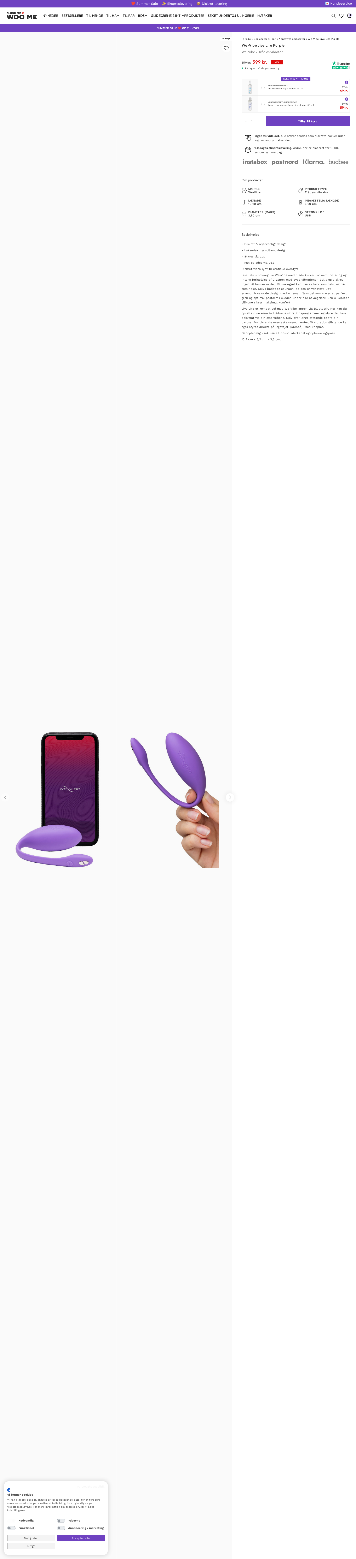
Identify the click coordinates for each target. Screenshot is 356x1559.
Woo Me (22, 17)
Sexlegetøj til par (265, 38)
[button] (230, 797)
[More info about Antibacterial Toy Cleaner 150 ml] (347, 82)
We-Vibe (248, 52)
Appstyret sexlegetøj (292, 38)
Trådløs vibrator (270, 52)
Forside (246, 38)
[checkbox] (11, 1521)
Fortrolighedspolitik (91, 1486)
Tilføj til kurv (307, 121)
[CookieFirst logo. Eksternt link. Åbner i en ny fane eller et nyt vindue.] (8, 1490)
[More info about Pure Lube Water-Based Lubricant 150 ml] (347, 99)
